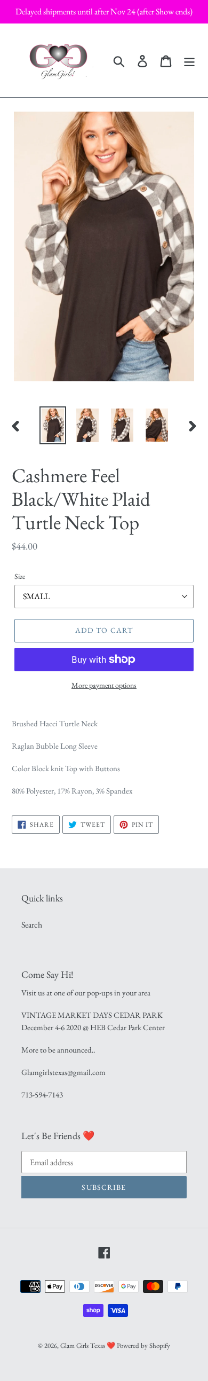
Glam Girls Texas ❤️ (87, 1345)
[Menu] (189, 60)
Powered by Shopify (143, 1345)
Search (31, 924)
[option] (53, 425)
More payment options (104, 685)
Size (19, 576)
